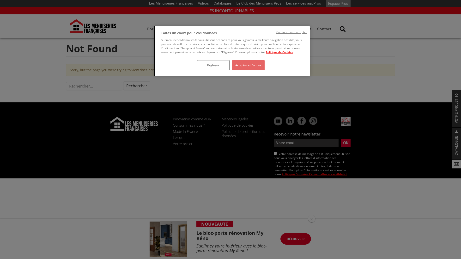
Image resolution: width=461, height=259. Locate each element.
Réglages (213, 65)
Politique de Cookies (279, 52)
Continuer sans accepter (291, 32)
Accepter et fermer (248, 65)
